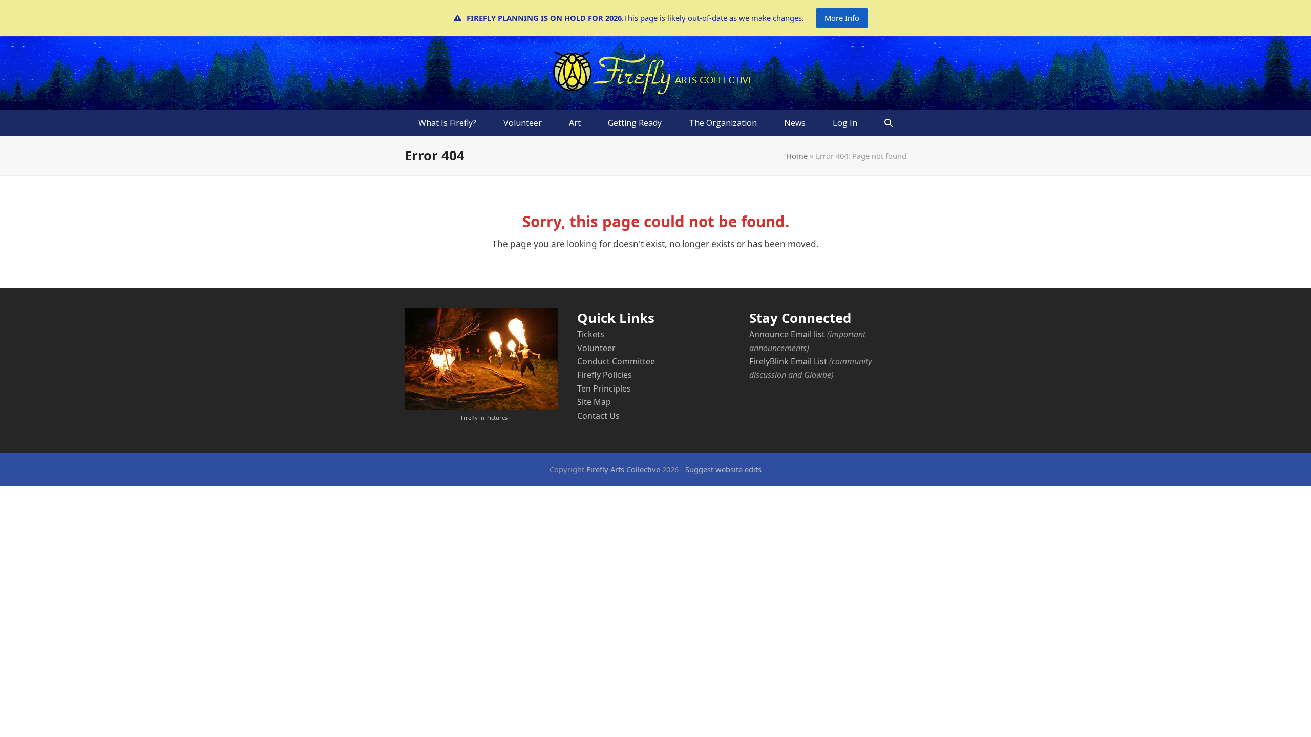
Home (797, 155)
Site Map (594, 401)
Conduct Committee (616, 361)
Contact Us (598, 415)
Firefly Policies (604, 374)
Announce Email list (787, 334)
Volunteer (596, 348)
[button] (888, 123)
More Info (841, 18)
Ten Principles (604, 388)
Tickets (590, 334)
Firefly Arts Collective (623, 469)
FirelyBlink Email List (788, 361)
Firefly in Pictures (484, 417)
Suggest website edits (723, 469)
